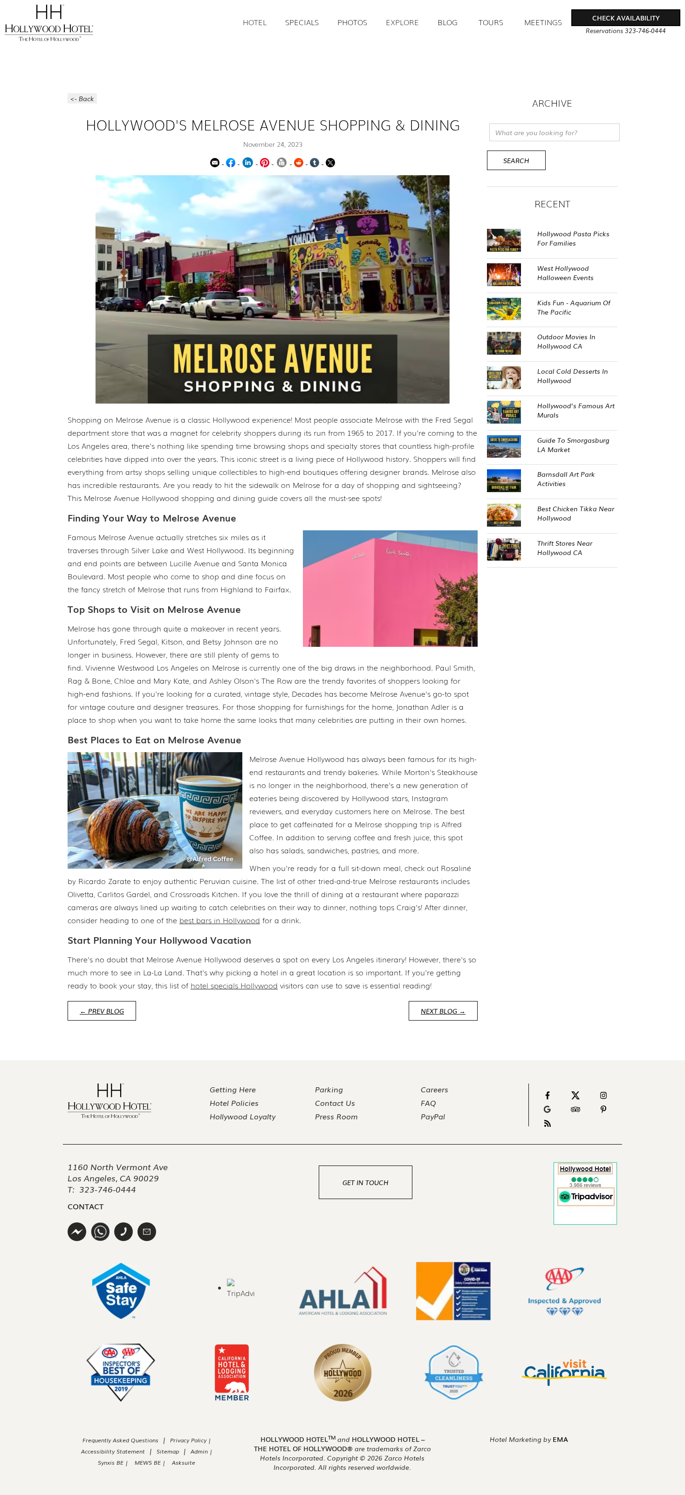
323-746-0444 (107, 1189)
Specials (302, 22)
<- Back (82, 98)
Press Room (336, 1116)
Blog (448, 22)
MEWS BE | (151, 1462)
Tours (491, 21)
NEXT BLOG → (443, 1010)
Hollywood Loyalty (242, 1116)
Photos (352, 22)
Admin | (201, 1451)
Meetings (543, 22)
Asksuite (183, 1462)
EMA (560, 1439)
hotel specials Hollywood (234, 985)
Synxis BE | (113, 1462)
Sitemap (168, 1451)
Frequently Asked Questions (120, 1440)
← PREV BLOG (102, 1010)
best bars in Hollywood (219, 920)
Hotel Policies (234, 1102)
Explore (402, 21)
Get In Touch (365, 1182)
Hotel (255, 21)
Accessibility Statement (113, 1451)
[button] (625, 17)
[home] (49, 23)
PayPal (433, 1116)
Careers (434, 1089)
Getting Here (233, 1089)
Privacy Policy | (190, 1440)
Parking (329, 1089)
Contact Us (335, 1102)
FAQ (428, 1102)
